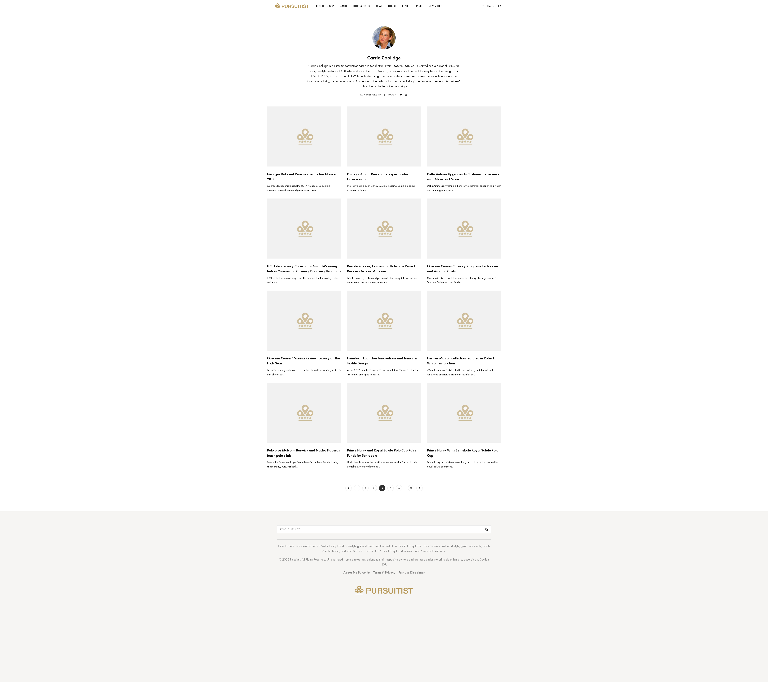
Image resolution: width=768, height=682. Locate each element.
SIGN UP (423, 362)
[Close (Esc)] (456, 301)
